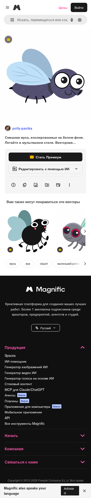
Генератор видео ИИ (20, 372)
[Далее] (85, 231)
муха (13, 263)
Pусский (45, 328)
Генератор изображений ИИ (26, 366)
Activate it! (69, 490)
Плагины (16, 401)
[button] (45, 328)
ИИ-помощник (15, 361)
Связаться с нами (21, 462)
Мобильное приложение (23, 412)
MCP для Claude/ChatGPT (25, 389)
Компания (14, 448)
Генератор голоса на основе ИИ (29, 378)
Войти (79, 7)
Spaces (10, 355)
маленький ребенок (70, 263)
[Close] (84, 491)
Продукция (15, 347)
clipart (44, 263)
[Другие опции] (69, 185)
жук (28, 263)
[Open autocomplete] (10, 20)
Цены (63, 7)
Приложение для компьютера (32, 406)
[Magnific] (45, 290)
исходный (31, 39)
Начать (11, 435)
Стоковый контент (18, 383)
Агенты (15, 395)
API (7, 417)
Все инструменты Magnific (25, 423)
